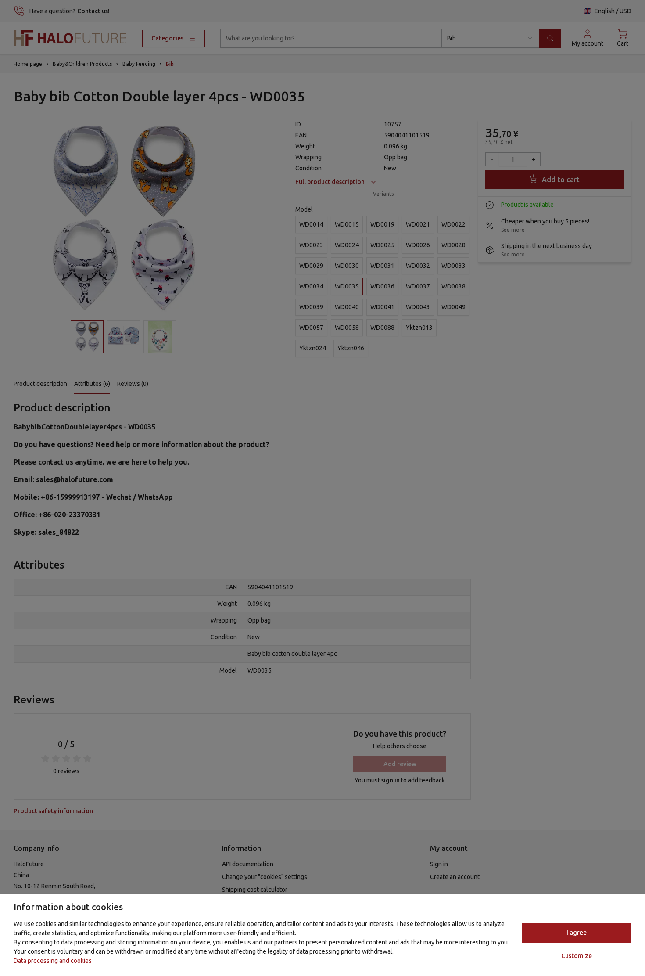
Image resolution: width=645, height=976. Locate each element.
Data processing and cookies (53, 960)
